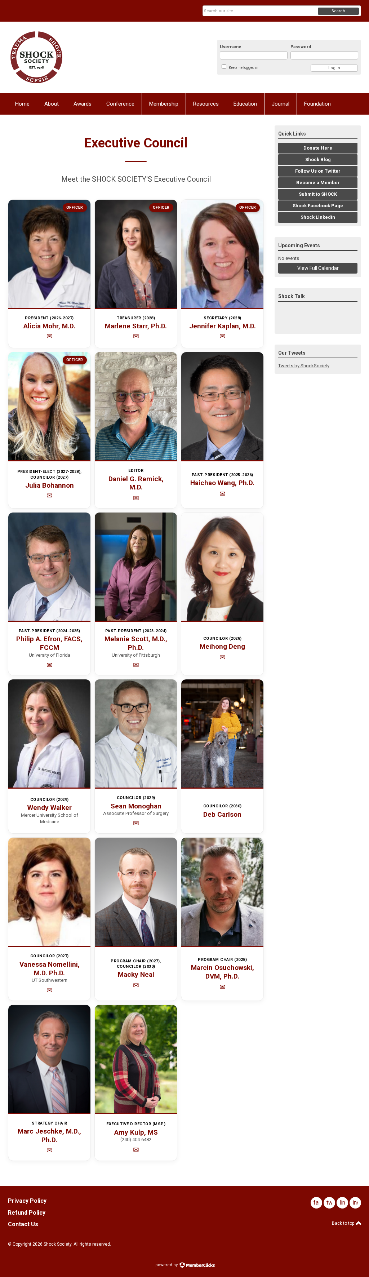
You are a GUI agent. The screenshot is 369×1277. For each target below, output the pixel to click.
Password (300, 46)
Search (338, 11)
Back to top (343, 1223)
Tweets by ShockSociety (303, 365)
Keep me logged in (243, 68)
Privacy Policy (27, 1200)
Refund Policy (26, 1212)
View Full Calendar (318, 268)
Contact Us (23, 1224)
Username (230, 46)
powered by (167, 1265)
